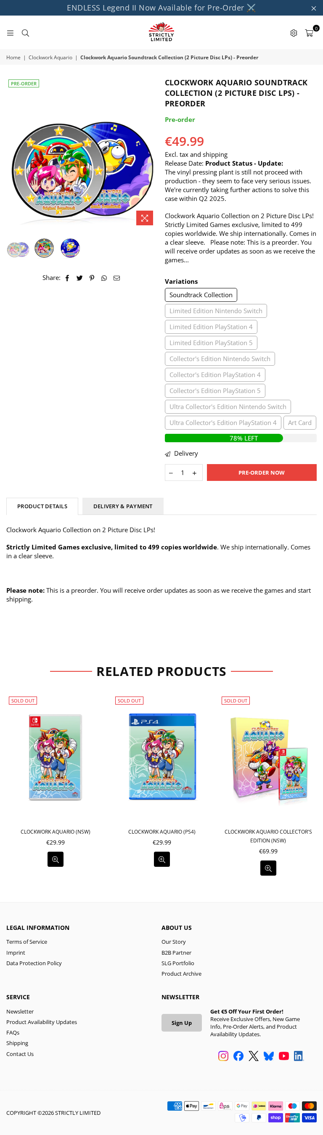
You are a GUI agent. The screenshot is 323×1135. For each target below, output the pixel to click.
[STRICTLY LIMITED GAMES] (161, 32)
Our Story (174, 941)
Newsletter (20, 1011)
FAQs (12, 1032)
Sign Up (182, 1023)
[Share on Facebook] (67, 277)
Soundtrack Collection (201, 294)
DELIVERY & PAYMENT (123, 506)
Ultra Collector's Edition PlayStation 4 (223, 422)
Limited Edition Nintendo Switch (215, 310)
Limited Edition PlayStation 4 (211, 326)
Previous (13, 153)
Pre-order (24, 83)
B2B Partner (176, 952)
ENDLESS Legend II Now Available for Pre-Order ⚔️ (161, 8)
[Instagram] (223, 1057)
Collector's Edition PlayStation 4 (215, 374)
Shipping (17, 1043)
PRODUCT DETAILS (42, 506)
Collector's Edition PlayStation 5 (215, 390)
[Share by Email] (117, 277)
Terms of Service (26, 941)
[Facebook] (238, 1057)
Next (151, 153)
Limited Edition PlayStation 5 (211, 342)
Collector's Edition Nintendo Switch (219, 358)
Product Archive (181, 973)
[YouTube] (284, 1057)
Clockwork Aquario (50, 57)
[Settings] (293, 32)
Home (13, 57)
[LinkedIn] (299, 1057)
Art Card (300, 422)
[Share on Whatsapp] (104, 277)
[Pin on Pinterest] (92, 277)
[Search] (25, 32)
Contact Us (20, 1054)
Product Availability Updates (41, 1022)
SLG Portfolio (178, 963)
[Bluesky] (269, 1057)
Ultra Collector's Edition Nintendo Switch (227, 406)
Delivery (185, 453)
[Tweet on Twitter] (80, 277)
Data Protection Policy (34, 963)
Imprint (15, 952)
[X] (254, 1057)
